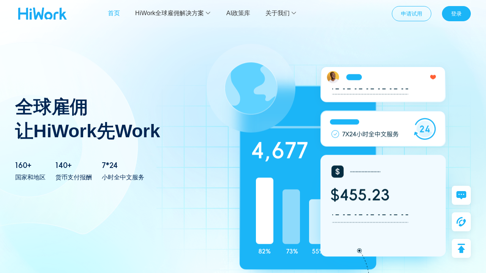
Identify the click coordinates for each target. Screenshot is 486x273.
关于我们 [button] (277, 13)
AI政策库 (238, 13)
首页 (114, 13)
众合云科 (42, 14)
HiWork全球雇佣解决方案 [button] (169, 13)
